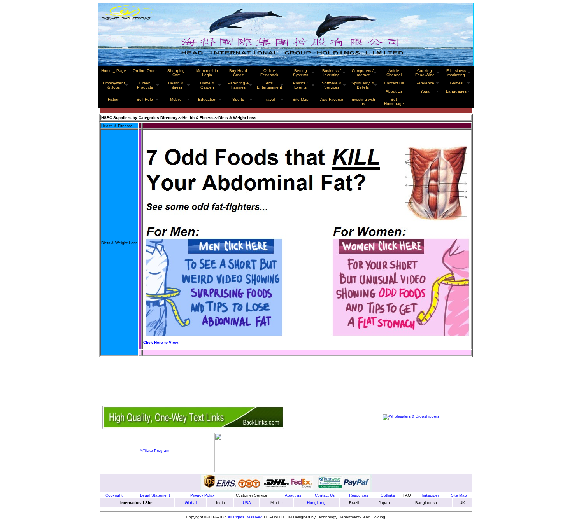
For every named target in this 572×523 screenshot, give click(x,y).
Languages (456, 91)
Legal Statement (155, 495)
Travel (269, 99)
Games (456, 83)
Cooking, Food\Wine (425, 72)
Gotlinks (388, 495)
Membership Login (207, 72)
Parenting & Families (238, 85)
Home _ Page (113, 70)
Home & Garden (207, 85)
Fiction (113, 99)
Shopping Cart (176, 72)
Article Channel (394, 72)
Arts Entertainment (269, 85)
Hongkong (316, 502)
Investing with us (363, 101)
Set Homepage (394, 101)
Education (207, 99)
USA (247, 502)
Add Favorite (331, 99)
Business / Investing (331, 72)
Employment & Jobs (114, 85)
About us (293, 495)
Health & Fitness (176, 85)
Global (191, 502)
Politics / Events (300, 85)
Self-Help (145, 99)
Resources (358, 495)
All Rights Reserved (245, 517)
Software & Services (332, 85)
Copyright (114, 495)
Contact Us (394, 83)
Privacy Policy (202, 495)
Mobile (176, 99)
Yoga (425, 91)
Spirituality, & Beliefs (362, 85)
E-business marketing (456, 72)
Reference (425, 83)
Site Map (459, 495)
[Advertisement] (244, 377)
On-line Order (145, 70)
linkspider (430, 495)
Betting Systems (300, 72)
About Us (394, 91)
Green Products (145, 85)
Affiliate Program (154, 450)
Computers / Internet (363, 72)
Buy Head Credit (238, 72)
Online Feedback (269, 72)
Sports (238, 99)
